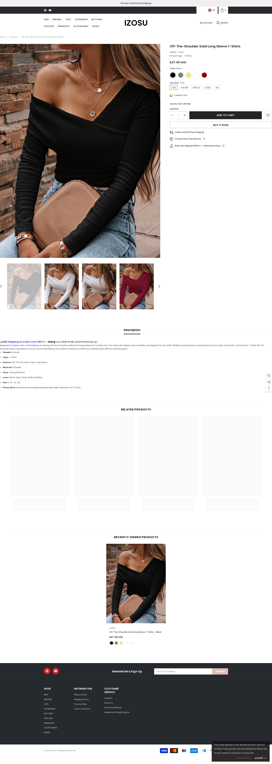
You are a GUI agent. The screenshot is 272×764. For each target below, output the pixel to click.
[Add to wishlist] (268, 115)
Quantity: (174, 109)
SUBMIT (220, 671)
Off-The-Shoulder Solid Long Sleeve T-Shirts (135, 632)
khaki (121, 643)
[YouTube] (50, 10)
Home (3, 37)
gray (116, 643)
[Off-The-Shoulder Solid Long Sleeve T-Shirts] (136, 583)
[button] (159, 286)
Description (132, 330)
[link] (223, 10)
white (126, 643)
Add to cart (226, 115)
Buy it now (220, 125)
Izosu (181, 52)
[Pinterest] (45, 10)
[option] (80, 151)
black (111, 643)
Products (13, 37)
